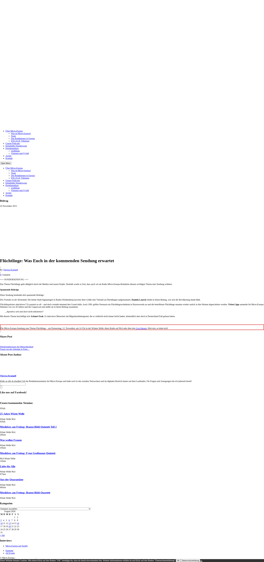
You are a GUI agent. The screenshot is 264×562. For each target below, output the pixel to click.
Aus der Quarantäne (11, 479)
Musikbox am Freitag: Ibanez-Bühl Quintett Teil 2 (28, 426)
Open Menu (5, 163)
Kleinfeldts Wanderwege (16, 146)
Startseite (9, 550)
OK (178, 561)
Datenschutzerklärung (25, 558)
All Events (10, 553)
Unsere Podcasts (13, 143)
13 (10, 523)
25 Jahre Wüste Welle (12, 413)
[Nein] (201, 561)
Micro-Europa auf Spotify (17, 546)
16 (18, 523)
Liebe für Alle (7, 466)
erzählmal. (15, 151)
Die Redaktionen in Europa (23, 138)
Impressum (41, 558)
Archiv (9, 156)
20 (10, 526)
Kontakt (9, 158)
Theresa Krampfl (10, 270)
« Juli (2, 535)
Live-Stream (141, 328)
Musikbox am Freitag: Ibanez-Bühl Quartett (25, 492)
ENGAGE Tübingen (20, 141)
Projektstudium (12, 148)
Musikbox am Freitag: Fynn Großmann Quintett (27, 453)
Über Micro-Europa (14, 131)
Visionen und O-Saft (20, 153)
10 (1, 523)
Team (13, 136)
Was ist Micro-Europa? (21, 133)
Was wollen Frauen (11, 440)
